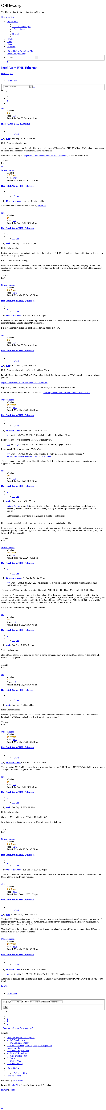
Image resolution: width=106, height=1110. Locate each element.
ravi (2, 108)
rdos (3, 884)
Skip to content (7, 17)
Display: (7, 1002)
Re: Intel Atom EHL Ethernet (17, 185)
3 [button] (7, 101)
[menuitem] (21, 26)
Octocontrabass (7, 170)
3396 (15, 892)
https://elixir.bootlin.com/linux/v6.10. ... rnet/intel (45, 155)
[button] (7, 103)
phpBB (15, 1085)
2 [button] (7, 98)
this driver (42, 205)
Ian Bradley (18, 1080)
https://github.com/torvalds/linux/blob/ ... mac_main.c (66, 392)
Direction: (45, 1002)
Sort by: (26, 1002)
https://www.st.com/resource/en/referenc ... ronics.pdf (24, 382)
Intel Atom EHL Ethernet (19, 67)
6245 (15, 178)
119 (14, 116)
